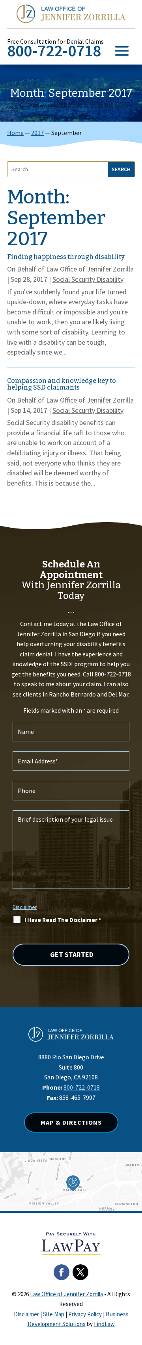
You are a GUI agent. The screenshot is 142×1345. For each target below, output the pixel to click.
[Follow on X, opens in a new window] (80, 1272)
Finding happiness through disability (66, 257)
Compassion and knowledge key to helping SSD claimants (61, 384)
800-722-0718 (54, 51)
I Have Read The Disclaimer (62, 920)
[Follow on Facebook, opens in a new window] (61, 1272)
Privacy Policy (85, 1314)
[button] (122, 50)
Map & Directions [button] (71, 1122)
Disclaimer (25, 907)
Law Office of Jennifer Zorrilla (90, 268)
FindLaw (104, 1324)
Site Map (53, 1314)
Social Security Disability (87, 279)
